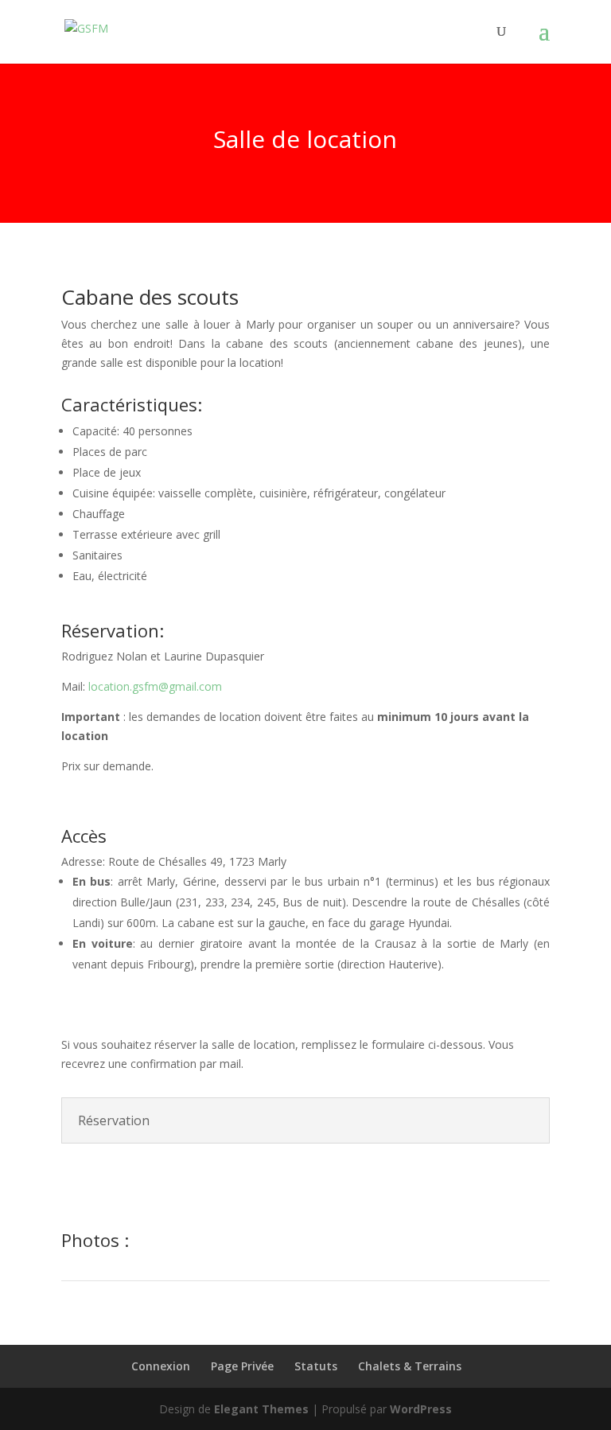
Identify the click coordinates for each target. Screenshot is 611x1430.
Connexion (160, 1366)
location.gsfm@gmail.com (155, 686)
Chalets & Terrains (409, 1366)
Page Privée (242, 1366)
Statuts (315, 1366)
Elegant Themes (261, 1408)
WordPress (421, 1408)
